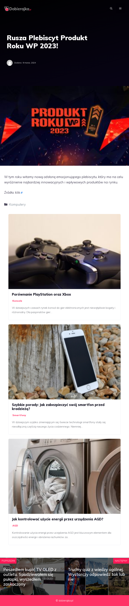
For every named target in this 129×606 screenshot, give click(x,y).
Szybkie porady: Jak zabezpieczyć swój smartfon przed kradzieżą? (58, 407)
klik (17, 192)
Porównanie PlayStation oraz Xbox (41, 294)
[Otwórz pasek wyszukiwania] (111, 8)
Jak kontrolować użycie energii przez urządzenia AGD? (57, 519)
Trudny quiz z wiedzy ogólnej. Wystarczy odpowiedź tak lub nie (96, 574)
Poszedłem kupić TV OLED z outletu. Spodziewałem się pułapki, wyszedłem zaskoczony (29, 576)
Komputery (17, 204)
